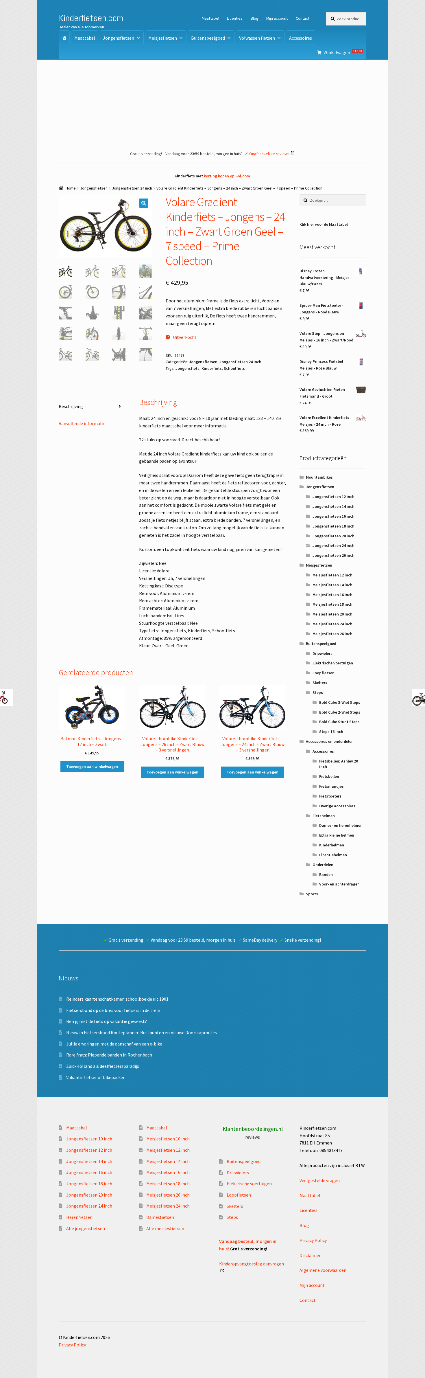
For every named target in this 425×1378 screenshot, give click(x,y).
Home (71, 188)
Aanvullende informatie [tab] (82, 423)
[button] (143, 203)
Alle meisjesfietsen (165, 1228)
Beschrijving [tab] (71, 406)
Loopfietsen (324, 672)
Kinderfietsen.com (91, 18)
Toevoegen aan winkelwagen (92, 766)
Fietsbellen (329, 776)
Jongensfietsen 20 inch (333, 536)
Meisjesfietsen (162, 38)
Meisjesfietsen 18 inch (332, 604)
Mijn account (277, 18)
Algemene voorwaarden (323, 1270)
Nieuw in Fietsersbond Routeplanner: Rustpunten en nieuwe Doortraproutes (141, 1032)
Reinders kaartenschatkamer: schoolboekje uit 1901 (117, 999)
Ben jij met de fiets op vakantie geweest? (106, 1021)
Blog (254, 18)
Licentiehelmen (333, 854)
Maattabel (210, 18)
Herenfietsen (79, 1217)
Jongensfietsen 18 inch (333, 526)
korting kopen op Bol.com (227, 176)
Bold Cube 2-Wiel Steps (339, 712)
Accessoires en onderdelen (330, 741)
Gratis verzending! (146, 153)
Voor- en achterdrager (339, 884)
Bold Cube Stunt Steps (339, 721)
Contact (302, 18)
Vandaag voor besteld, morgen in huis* (203, 153)
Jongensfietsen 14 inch (333, 506)
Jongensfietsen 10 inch (89, 1139)
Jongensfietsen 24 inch (132, 188)
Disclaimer (310, 1255)
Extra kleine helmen (336, 835)
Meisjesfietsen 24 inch (332, 623)
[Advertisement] (212, 103)
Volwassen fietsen (257, 38)
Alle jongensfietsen (85, 1228)
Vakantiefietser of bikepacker (95, 1077)
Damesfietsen (160, 1217)
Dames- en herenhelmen (341, 825)
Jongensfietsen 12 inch (333, 496)
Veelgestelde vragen (320, 1180)
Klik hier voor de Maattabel (324, 224)
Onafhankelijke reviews (269, 153)
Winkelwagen (343, 52)
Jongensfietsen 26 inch (333, 555)
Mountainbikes (319, 477)
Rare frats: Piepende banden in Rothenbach (109, 1055)
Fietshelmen (324, 815)
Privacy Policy (313, 1240)
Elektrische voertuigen (333, 663)
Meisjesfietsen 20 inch (332, 614)
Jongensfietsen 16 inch (333, 516)
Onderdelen (323, 864)
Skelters (320, 682)
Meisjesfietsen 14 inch (332, 584)
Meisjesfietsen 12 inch (332, 575)
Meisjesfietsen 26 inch (332, 633)
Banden (326, 874)
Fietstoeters (330, 796)
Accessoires (300, 38)
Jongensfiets (187, 368)
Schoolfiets (234, 368)
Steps (318, 692)
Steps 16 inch (331, 731)
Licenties (235, 18)
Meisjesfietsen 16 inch (332, 594)
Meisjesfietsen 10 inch (168, 1139)
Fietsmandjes (331, 786)
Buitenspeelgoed (208, 38)
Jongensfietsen (118, 38)
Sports (312, 893)
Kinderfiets (212, 368)
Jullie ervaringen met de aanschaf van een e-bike (114, 1044)
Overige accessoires (337, 806)
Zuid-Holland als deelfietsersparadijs (102, 1066)
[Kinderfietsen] (64, 37)
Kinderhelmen (331, 845)
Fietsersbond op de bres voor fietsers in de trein (113, 1010)
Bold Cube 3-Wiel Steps (339, 702)
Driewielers (322, 653)
